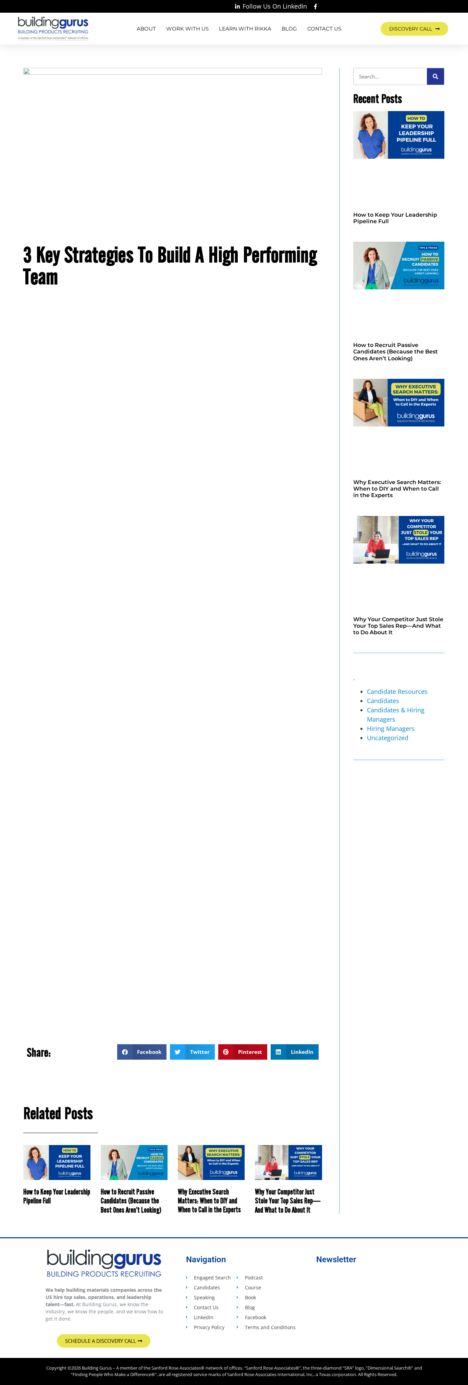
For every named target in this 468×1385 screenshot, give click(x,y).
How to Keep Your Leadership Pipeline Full (56, 1196)
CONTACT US (324, 28)
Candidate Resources (397, 691)
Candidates (383, 701)
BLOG (289, 28)
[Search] (435, 76)
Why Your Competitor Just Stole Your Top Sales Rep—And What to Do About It (287, 1200)
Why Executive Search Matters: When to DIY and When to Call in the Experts (209, 1200)
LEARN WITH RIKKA (245, 28)
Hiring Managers (391, 728)
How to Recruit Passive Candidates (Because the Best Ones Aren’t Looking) (131, 1200)
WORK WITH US (187, 28)
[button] (142, 1052)
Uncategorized (387, 738)
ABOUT (146, 28)
